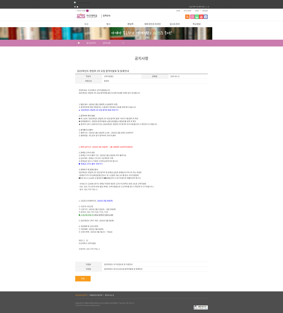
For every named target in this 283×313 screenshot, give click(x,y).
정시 (108, 24)
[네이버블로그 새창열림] (197, 17)
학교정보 (197, 24)
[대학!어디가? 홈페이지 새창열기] (201, 307)
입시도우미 (175, 24)
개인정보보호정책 (81, 295)
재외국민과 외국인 (152, 24)
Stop (75, 7)
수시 (86, 24)
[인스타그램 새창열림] (192, 17)
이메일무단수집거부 (95, 295)
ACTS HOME (187, 11)
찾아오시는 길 (109, 295)
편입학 (130, 24)
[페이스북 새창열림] (205, 17)
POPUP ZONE (82, 11)
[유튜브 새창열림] (201, 17)
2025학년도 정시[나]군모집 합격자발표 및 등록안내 (123, 269)
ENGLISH (205, 11)
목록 (83, 278)
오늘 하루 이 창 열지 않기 (197, 6)
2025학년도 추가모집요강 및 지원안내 (118, 264)
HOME (178, 11)
